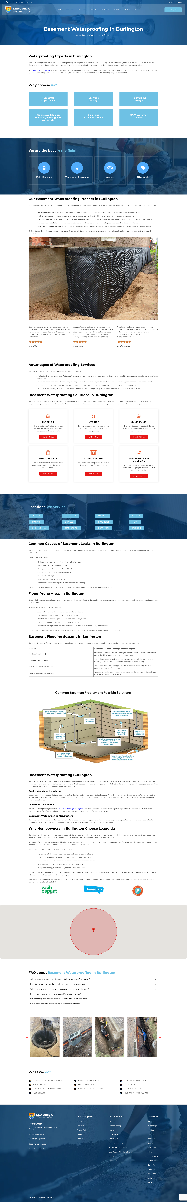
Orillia (150, 1178)
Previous (27, 1037)
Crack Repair (114, 1134)
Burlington (104, 522)
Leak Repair (113, 1139)
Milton (135, 522)
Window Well (114, 1161)
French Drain (114, 1156)
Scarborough (71, 528)
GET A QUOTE (173, 10)
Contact (117, 10)
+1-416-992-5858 (175, 2)
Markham (102, 516)
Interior (112, 1130)
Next (160, 1037)
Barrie (150, 1182)
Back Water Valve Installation (120, 1152)
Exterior (112, 1121)
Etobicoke (136, 528)
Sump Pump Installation (118, 1148)
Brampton (36, 522)
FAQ (135, 10)
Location (93, 10)
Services (69, 10)
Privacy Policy (82, 1130)
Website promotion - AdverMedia (41, 1197)
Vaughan (136, 516)
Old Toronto (152, 1174)
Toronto (36, 516)
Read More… (48, 437)
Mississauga (70, 516)
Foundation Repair (116, 1143)
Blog (127, 10)
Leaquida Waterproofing (40, 70)
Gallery (81, 10)
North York (103, 528)
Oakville (69, 522)
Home (59, 10)
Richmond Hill (39, 528)
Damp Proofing (115, 1126)
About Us (105, 10)
